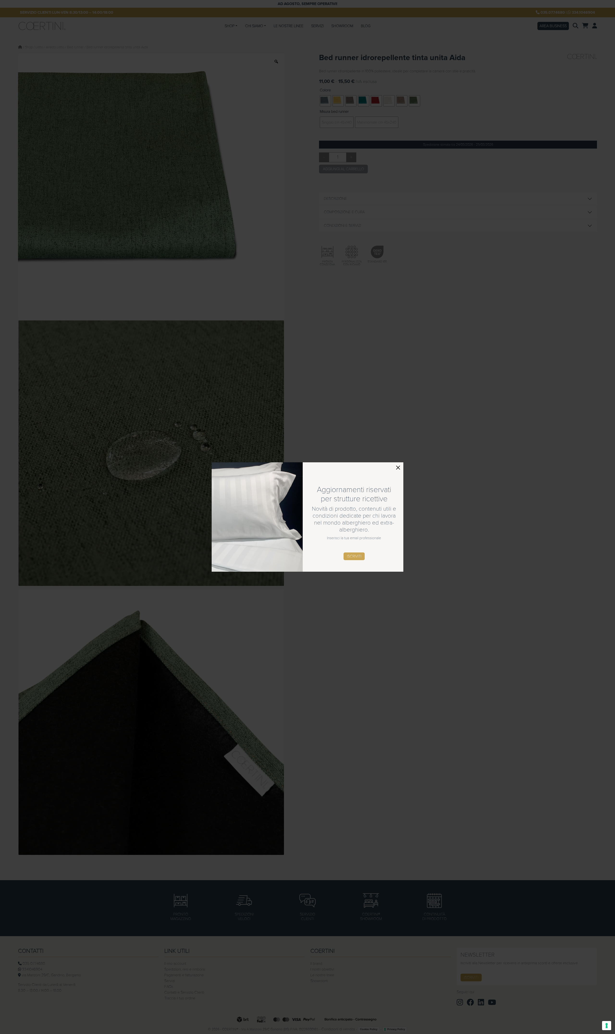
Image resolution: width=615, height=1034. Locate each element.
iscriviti (354, 556)
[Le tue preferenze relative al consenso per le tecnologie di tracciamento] (606, 1025)
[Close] (398, 467)
